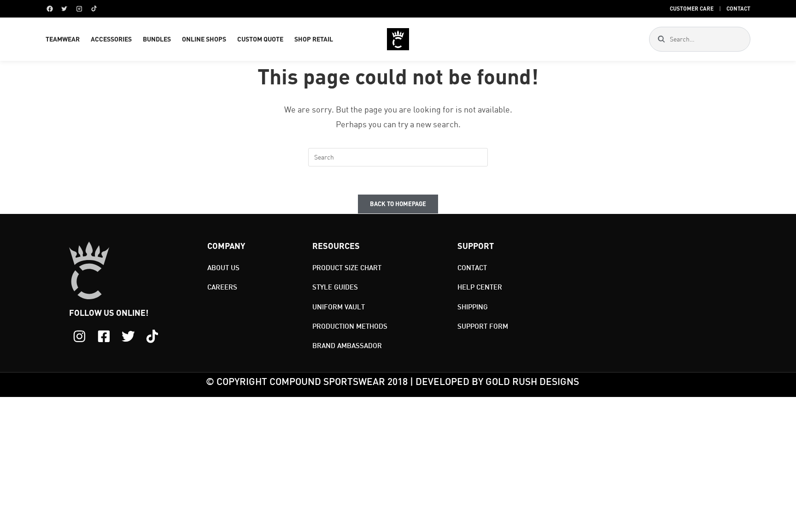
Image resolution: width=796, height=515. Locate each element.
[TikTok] (94, 9)
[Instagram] (79, 9)
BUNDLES (157, 39)
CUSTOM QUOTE (260, 39)
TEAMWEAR (63, 39)
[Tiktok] (152, 336)
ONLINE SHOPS (204, 39)
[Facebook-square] (104, 336)
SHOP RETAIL (313, 39)
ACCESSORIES (111, 39)
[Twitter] (64, 9)
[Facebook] (50, 9)
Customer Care (692, 8)
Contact (738, 8)
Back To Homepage (398, 203)
